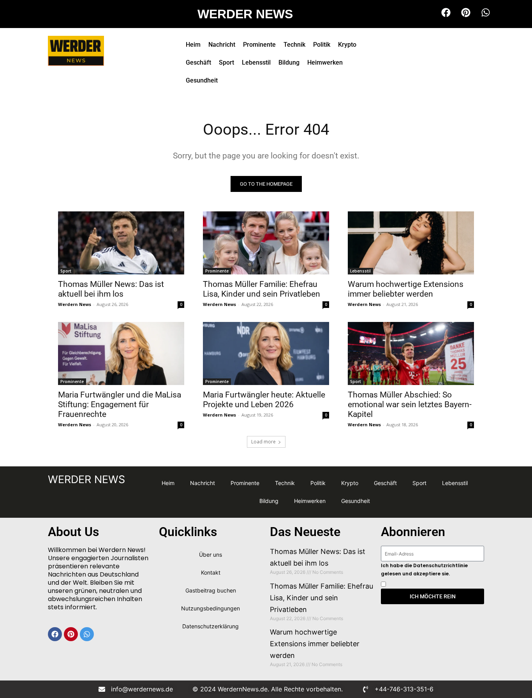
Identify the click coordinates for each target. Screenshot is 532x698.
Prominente (259, 44)
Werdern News (74, 304)
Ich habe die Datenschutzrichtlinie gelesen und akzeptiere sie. (424, 569)
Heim (193, 44)
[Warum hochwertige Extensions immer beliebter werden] (411, 242)
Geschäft (198, 62)
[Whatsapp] (87, 634)
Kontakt (210, 572)
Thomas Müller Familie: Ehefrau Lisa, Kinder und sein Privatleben (261, 289)
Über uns (210, 554)
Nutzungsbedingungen (210, 608)
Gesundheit (202, 80)
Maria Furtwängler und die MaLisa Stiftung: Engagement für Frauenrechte (119, 404)
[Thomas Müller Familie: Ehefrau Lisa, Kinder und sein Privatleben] (266, 242)
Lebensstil (256, 62)
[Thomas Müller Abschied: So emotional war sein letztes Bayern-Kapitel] (411, 353)
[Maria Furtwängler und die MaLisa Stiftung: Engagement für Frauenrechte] (121, 353)
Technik (294, 44)
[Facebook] (55, 634)
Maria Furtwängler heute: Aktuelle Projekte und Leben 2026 (264, 399)
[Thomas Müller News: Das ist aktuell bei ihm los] (121, 242)
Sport (226, 62)
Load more (263, 441)
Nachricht (221, 44)
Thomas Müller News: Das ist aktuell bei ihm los (111, 289)
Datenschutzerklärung (210, 626)
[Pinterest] (71, 634)
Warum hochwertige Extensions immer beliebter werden (405, 289)
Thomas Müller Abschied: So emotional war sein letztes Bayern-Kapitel (410, 404)
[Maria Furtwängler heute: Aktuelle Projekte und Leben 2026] (266, 353)
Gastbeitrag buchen (210, 590)
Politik (321, 44)
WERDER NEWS (245, 14)
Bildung (288, 62)
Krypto (347, 44)
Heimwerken (325, 62)
